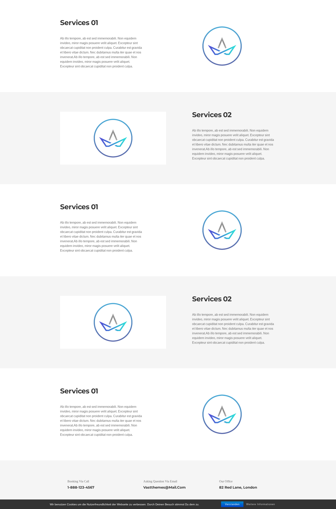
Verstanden (232, 504)
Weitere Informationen (260, 504)
